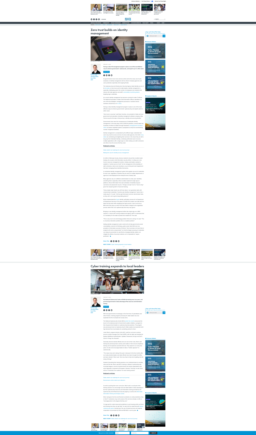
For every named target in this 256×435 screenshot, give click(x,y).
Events (158, 22)
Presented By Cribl (150, 128)
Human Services (124, 24)
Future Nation (98, 24)
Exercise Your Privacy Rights (160, 1)
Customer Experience (136, 22)
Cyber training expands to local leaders (121, 244)
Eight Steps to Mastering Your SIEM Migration (154, 109)
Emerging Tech (125, 22)
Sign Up (154, 433)
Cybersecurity (106, 22)
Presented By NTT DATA (151, 111)
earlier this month (129, 321)
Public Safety (146, 22)
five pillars (107, 88)
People (151, 22)
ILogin (117, 199)
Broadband (109, 24)
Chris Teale (94, 75)
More (163, 22)
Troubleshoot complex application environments (153, 125)
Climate (104, 24)
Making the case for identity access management (116, 153)
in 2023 (119, 103)
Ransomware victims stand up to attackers (114, 380)
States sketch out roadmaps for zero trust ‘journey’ (116, 150)
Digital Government (116, 22)
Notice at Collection (136, 1)
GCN (92, 79)
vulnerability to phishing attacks (131, 92)
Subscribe (103, 19)
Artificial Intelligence (96, 22)
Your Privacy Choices (145, 1)
